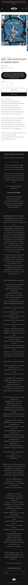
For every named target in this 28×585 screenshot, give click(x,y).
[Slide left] (10, 54)
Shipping (2, 67)
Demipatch (12, 582)
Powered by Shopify (17, 582)
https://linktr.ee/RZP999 (11, 557)
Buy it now (14, 94)
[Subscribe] (23, 572)
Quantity (3, 81)
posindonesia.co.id (10, 218)
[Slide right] (17, 54)
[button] (2, 8)
